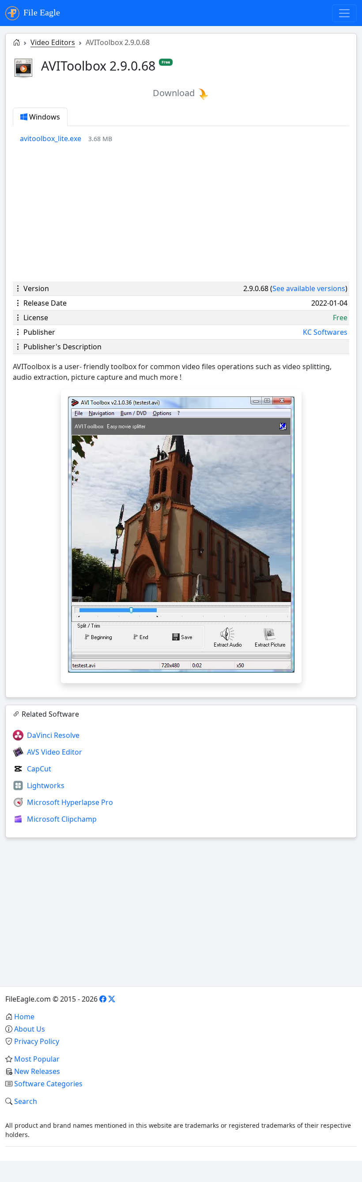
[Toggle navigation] (344, 13)
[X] (111, 999)
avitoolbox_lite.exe (50, 138)
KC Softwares (325, 332)
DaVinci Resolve (53, 735)
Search (25, 1101)
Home (24, 1016)
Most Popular (37, 1059)
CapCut (39, 769)
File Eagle (40, 12)
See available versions (308, 288)
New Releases (37, 1071)
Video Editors (52, 42)
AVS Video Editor (54, 752)
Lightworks (45, 785)
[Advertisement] (181, 212)
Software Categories (48, 1083)
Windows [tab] (43, 117)
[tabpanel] (184, 138)
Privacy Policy (36, 1041)
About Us (29, 1029)
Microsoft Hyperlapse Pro (70, 802)
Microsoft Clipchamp (62, 819)
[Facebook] (102, 999)
